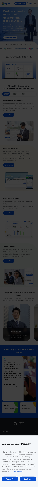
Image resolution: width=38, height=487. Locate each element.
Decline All (28, 479)
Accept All (10, 479)
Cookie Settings (17, 471)
